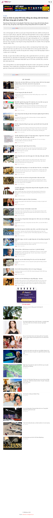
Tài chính (5, 15)
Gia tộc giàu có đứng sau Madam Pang (31, 393)
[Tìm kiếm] (49, 2)
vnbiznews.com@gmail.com (28, 514)
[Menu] (51, 2)
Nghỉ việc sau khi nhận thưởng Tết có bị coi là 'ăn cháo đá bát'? (30, 259)
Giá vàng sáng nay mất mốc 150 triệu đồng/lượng (33, 437)
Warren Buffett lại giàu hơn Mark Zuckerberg (25, 199)
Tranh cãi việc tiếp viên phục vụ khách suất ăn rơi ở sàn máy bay (36, 422)
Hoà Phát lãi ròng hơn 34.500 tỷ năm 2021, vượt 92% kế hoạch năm (31, 229)
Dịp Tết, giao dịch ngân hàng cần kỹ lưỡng (25, 146)
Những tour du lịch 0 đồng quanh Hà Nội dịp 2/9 (33, 307)
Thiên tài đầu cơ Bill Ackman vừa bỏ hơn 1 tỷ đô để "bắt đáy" (29, 249)
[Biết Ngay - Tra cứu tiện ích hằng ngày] (26, 8)
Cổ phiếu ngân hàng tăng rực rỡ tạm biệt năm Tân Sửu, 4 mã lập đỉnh (31, 167)
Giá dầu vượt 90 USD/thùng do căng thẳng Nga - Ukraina (29, 278)
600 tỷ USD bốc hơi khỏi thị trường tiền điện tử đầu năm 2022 (30, 177)
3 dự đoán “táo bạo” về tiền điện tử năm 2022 (26, 208)
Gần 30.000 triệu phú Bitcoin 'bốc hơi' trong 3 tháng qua (28, 269)
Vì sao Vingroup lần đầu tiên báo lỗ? (23, 92)
